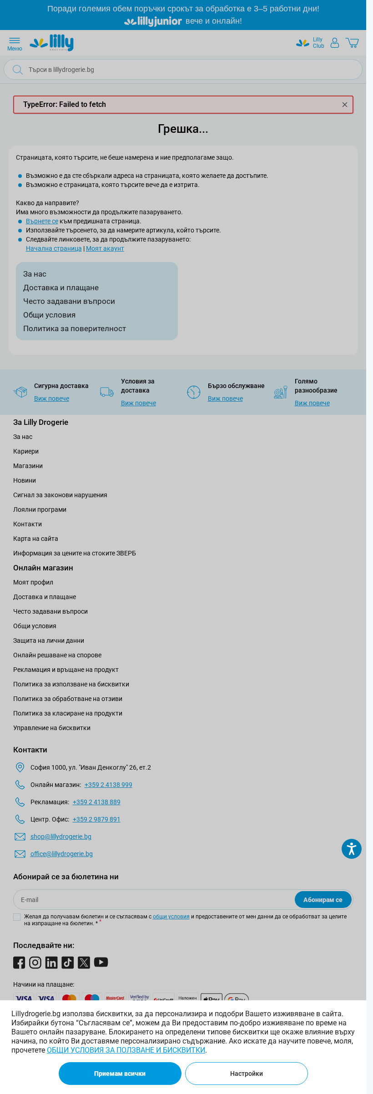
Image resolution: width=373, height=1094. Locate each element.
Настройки (246, 1073)
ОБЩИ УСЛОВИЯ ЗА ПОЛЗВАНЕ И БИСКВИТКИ (126, 1050)
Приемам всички (120, 1073)
